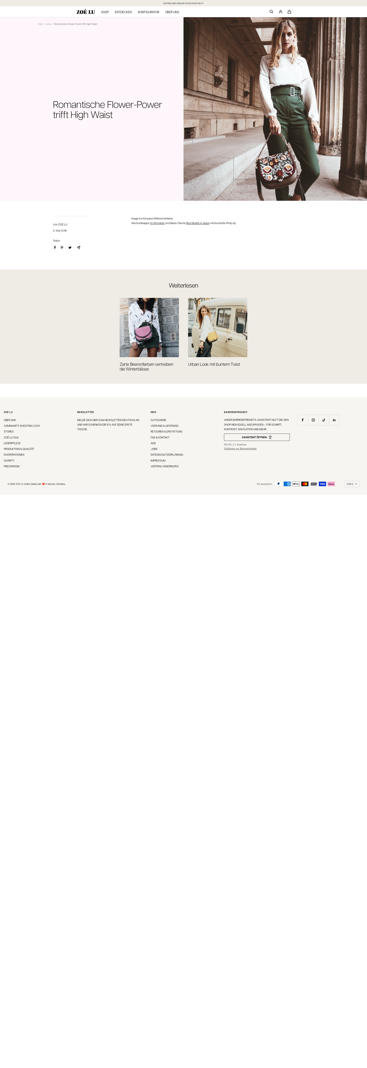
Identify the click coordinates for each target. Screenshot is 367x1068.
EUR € (350, 483)
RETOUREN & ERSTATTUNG (167, 431)
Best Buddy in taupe (197, 223)
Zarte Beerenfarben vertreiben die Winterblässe (146, 366)
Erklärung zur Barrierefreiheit (240, 448)
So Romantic (157, 223)
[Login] (280, 11)
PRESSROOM (11, 466)
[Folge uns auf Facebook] (302, 420)
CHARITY (9, 460)
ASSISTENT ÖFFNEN (254, 437)
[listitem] (55, 247)
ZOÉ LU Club (11, 437)
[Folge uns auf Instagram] (313, 420)
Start (40, 23)
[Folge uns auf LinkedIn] (334, 420)
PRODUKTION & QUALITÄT (19, 448)
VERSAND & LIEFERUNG (165, 425)
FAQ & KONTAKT (160, 437)
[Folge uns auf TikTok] (323, 420)
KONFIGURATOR (148, 12)
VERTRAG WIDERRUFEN (165, 466)
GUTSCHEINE (158, 420)
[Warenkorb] (289, 12)
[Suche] (271, 11)
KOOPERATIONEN (14, 454)
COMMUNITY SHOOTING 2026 (22, 425)
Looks (48, 23)
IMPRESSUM (158, 460)
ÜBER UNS (10, 420)
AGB (153, 443)
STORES (9, 431)
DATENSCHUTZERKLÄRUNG (167, 454)
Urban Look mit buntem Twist (214, 364)
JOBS (154, 448)
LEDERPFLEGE (12, 443)
